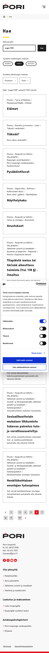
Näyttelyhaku (17, 200)
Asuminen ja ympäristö (17, 251)
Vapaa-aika (20, 188)
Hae (41, 48)
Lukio (37, 125)
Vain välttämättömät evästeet (24, 367)
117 (20, 518)
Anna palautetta (11, 581)
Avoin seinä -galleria (16, 194)
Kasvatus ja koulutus (24, 125)
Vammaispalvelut (14, 408)
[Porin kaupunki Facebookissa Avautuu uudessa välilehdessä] (4, 560)
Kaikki (8, 64)
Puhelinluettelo (10, 576)
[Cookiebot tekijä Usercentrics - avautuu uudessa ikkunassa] (35, 284)
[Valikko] (43, 7)
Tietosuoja (7, 646)
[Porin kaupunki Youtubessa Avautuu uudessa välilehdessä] (11, 560)
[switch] (42, 329)
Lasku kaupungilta (12, 606)
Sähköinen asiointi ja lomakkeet (21, 248)
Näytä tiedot (37, 353)
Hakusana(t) (8, 42)
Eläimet (12, 109)
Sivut (20, 64)
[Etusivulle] (13, 6)
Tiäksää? (13, 134)
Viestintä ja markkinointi (15, 590)
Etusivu (10, 100)
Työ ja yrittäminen (23, 100)
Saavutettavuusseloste (24, 646)
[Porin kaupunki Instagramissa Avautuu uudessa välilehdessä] (8, 560)
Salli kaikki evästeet (24, 360)
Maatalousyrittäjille (15, 103)
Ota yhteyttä (12, 157)
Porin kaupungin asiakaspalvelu (20, 163)
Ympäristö (32, 251)
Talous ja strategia (15, 220)
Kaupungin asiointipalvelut (18, 160)
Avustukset (15, 226)
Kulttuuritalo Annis (15, 191)
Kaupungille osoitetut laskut (16, 611)
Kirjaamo (8, 631)
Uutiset (31, 64)
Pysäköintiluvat (18, 172)
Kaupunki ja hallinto (24, 154)
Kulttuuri (31, 188)
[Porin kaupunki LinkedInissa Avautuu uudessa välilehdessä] (15, 560)
